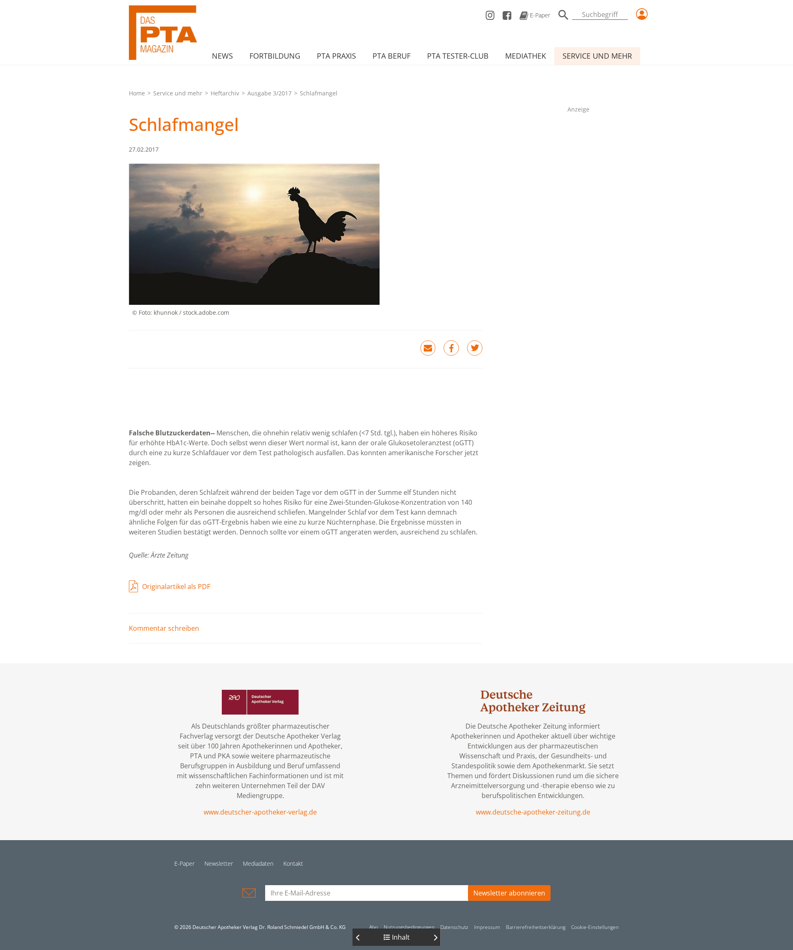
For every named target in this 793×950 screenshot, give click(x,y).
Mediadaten (258, 863)
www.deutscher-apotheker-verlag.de (260, 812)
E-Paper (539, 15)
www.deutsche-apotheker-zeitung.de (533, 812)
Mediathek (525, 56)
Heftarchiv (225, 93)
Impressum (487, 927)
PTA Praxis (336, 56)
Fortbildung (274, 56)
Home (137, 93)
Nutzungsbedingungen (409, 927)
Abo (373, 927)
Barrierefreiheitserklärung (535, 927)
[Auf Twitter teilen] (474, 348)
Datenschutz (454, 927)
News (222, 56)
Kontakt (293, 863)
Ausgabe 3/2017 (269, 93)
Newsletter (218, 863)
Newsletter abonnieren (509, 893)
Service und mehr (597, 56)
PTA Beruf (392, 56)
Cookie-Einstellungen (595, 927)
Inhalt (400, 937)
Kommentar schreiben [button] (164, 628)
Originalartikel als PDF (176, 586)
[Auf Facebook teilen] (451, 348)
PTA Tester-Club (458, 56)
